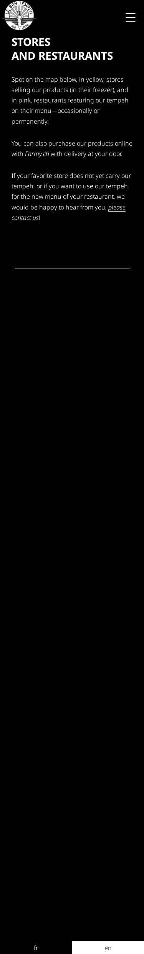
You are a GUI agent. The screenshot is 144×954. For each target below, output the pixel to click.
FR (36, 948)
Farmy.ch (37, 153)
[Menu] (129, 17)
